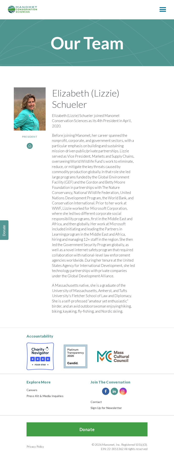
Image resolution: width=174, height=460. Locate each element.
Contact (96, 402)
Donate (87, 429)
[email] (30, 146)
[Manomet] (22, 9)
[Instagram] (123, 391)
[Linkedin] (114, 391)
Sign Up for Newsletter (106, 408)
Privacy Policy (35, 446)
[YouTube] (131, 391)
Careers (32, 390)
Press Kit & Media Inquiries (45, 396)
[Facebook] (105, 391)
